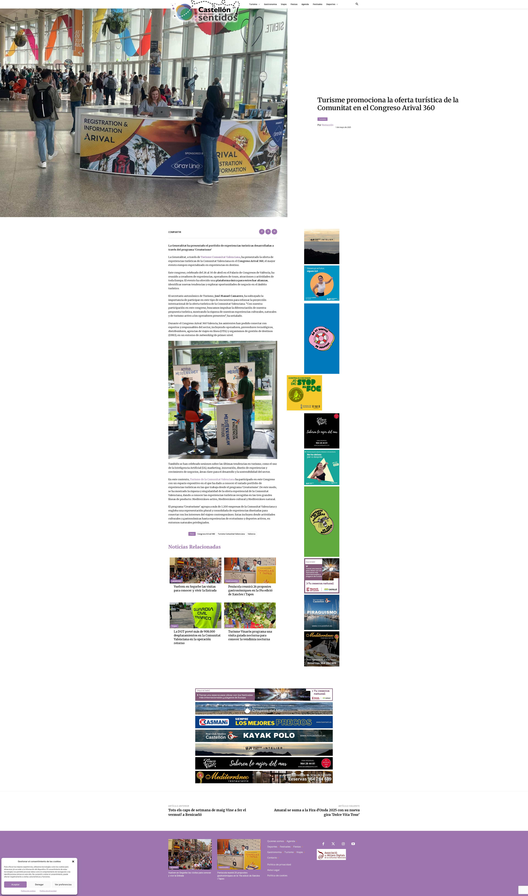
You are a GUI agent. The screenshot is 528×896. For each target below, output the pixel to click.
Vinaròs (229, 626)
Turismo (322, 119)
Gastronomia (232, 581)
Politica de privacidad (48, 891)
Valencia (251, 534)
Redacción (327, 125)
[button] (73, 861)
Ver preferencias (63, 884)
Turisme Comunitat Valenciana (220, 257)
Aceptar (15, 884)
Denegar (39, 884)
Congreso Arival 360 (206, 534)
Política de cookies (28, 891)
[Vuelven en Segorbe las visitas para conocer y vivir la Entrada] (195, 570)
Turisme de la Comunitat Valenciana (212, 479)
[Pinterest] (274, 231)
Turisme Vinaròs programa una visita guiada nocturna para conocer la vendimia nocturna (250, 635)
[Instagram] (343, 844)
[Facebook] (262, 231)
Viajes (174, 626)
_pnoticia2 (176, 581)
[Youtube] (353, 844)
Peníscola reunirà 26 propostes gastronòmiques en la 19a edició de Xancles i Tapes (250, 590)
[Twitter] (268, 231)
